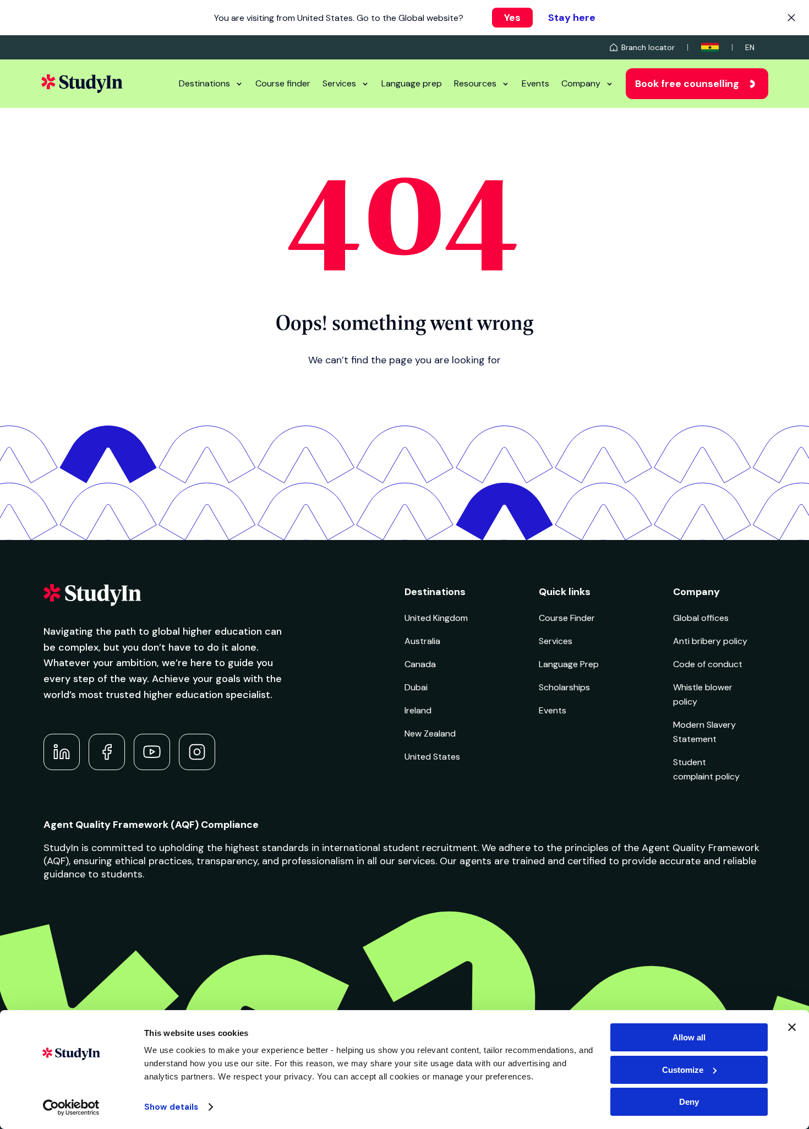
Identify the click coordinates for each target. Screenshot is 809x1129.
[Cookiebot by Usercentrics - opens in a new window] (71, 1107)
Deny (689, 1101)
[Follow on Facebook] (107, 752)
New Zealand (430, 733)
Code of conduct (707, 664)
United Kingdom (436, 618)
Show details (171, 1106)
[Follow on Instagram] (197, 752)
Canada (420, 664)
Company (580, 83)
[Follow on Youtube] (152, 752)
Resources (475, 83)
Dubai (416, 687)
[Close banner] (792, 1027)
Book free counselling (687, 83)
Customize (682, 1070)
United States (432, 756)
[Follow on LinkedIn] (61, 752)
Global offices (701, 618)
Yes (512, 17)
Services (339, 83)
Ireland (417, 710)
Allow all (689, 1037)
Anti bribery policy (710, 641)
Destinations (204, 83)
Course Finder (567, 618)
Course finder (282, 83)
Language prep (411, 83)
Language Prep (569, 664)
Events (535, 83)
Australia (422, 641)
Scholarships (564, 687)
